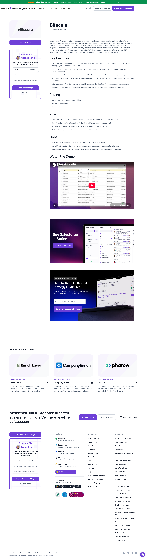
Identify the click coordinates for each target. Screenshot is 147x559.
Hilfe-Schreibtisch (121, 442)
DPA (75, 553)
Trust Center (92, 486)
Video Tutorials (120, 475)
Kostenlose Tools (121, 533)
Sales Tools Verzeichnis (123, 522)
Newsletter (119, 450)
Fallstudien (92, 457)
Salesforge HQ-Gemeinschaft (125, 453)
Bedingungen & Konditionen (45, 553)
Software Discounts (122, 537)
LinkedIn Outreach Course (124, 518)
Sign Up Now (104, 2)
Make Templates (121, 468)
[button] (16, 8)
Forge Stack (92, 442)
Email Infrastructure (95, 446)
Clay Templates (120, 464)
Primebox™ (92, 450)
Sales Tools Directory (122, 525)
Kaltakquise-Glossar (122, 509)
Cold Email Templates (123, 461)
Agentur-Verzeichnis (122, 529)
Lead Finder (119, 483)
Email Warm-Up (120, 479)
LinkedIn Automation (122, 486)
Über (90, 461)
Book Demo (119, 446)
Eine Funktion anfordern (123, 438)
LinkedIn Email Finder (122, 490)
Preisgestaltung (65, 8)
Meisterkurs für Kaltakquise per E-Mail (125, 513)
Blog (89, 472)
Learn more (26, 92)
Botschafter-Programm (96, 475)
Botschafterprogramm (96, 483)
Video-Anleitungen (121, 457)
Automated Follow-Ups (123, 494)
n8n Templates (120, 472)
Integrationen (52, 8)
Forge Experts (120, 540)
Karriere (91, 468)
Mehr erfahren (25, 483)
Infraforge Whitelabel (96, 479)
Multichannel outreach (123, 501)
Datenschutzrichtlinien (64, 553)
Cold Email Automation (123, 498)
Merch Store (92, 464)
